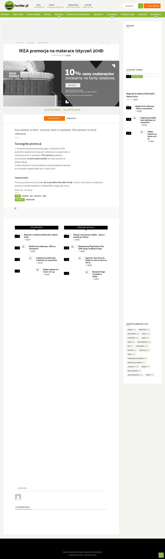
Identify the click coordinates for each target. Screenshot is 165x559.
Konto (55, 6)
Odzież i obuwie (33, 14)
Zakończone (30, 200)
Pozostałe (142, 14)
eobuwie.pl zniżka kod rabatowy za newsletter (148, 120)
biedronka (144, 330)
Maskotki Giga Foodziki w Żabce (99, 274)
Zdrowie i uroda (127, 14)
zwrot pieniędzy (135, 375)
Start (39, 6)
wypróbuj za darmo (136, 363)
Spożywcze (98, 14)
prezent (132, 350)
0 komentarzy (42, 42)
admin (68, 55)
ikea (31, 196)
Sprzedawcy (155, 14)
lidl (130, 346)
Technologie (112, 14)
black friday (133, 334)
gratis (145, 338)
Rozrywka (59, 14)
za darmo (133, 367)
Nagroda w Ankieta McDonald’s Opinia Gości (140, 95)
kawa (131, 342)
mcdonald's (142, 346)
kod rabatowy (144, 342)
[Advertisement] (61, 31)
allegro (132, 330)
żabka (149, 375)
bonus (146, 334)
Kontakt (88, 6)
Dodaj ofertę (73, 6)
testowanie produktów (137, 358)
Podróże (47, 14)
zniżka (145, 367)
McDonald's (137, 76)
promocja (144, 350)
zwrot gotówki (134, 371)
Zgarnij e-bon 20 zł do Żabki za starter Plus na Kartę (96, 260)
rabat (44, 196)
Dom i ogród (18, 14)
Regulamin (71, 118)
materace (37, 196)
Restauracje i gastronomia (78, 14)
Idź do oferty (54, 118)
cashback (25, 196)
